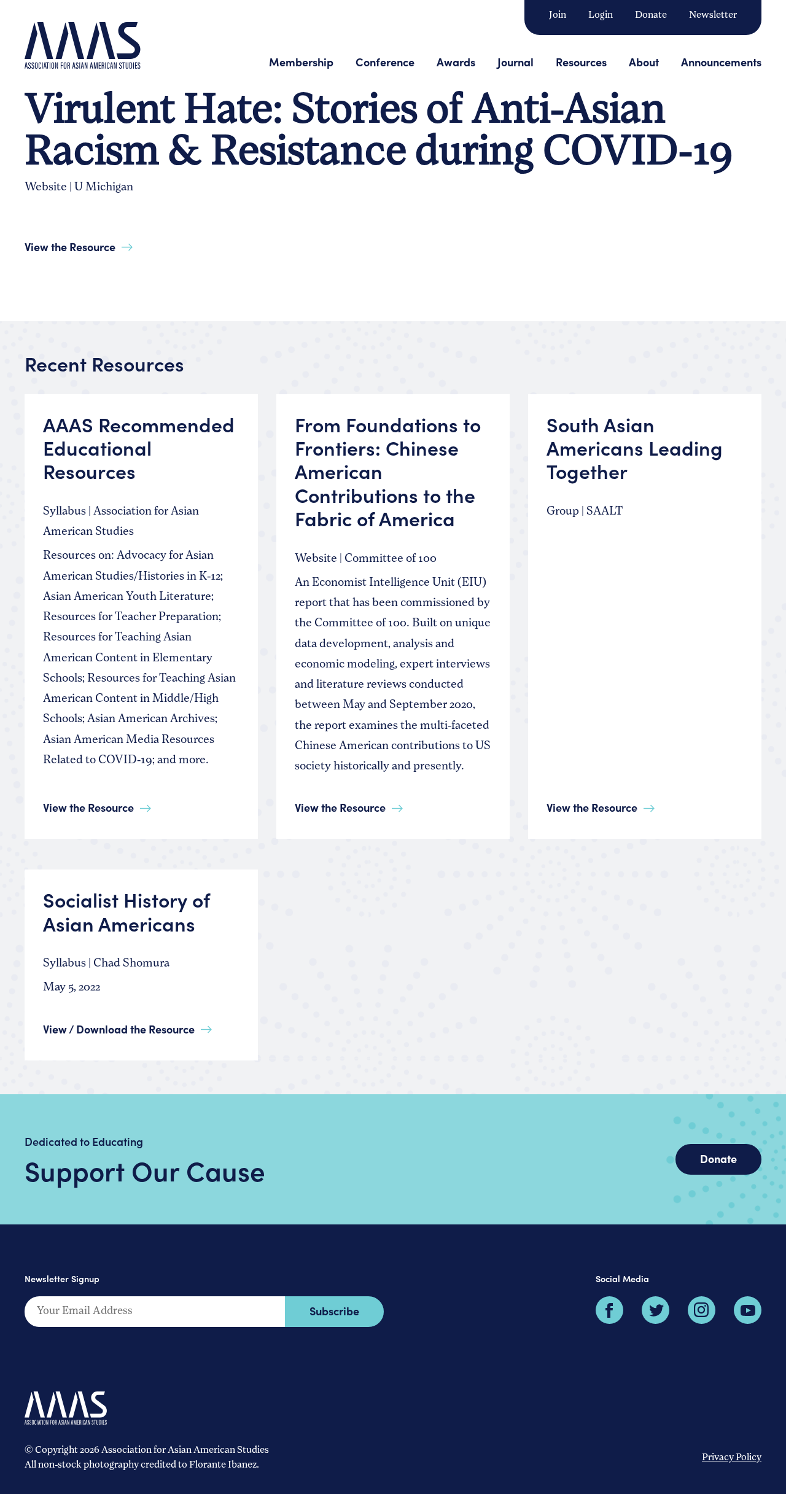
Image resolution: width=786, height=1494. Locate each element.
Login (600, 15)
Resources (581, 61)
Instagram (701, 1310)
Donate (651, 15)
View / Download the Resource (119, 1029)
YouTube (747, 1310)
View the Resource (70, 246)
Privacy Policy (731, 1458)
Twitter (655, 1310)
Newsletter (713, 15)
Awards (456, 61)
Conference (385, 61)
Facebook (609, 1310)
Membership (301, 61)
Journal (515, 61)
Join (557, 15)
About (644, 61)
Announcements (721, 61)
